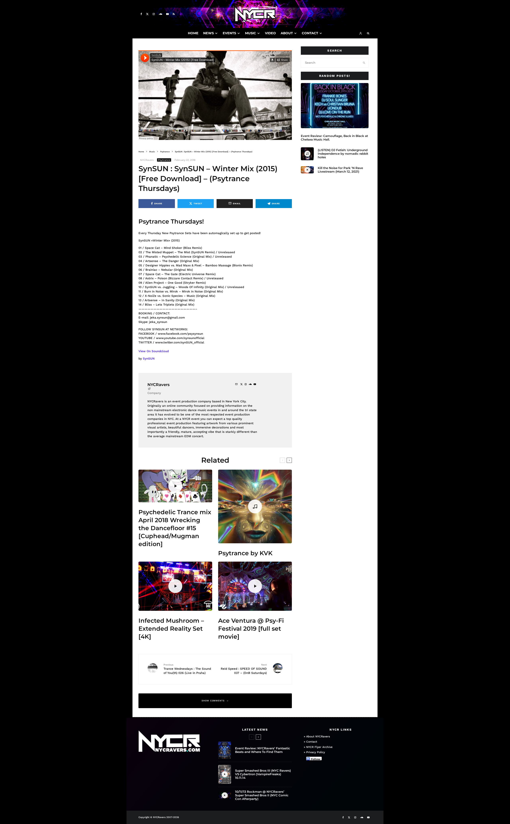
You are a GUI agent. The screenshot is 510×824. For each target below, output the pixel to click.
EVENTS (229, 33)
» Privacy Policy (314, 752)
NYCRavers (147, 159)
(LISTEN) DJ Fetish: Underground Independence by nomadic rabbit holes (343, 153)
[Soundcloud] (160, 14)
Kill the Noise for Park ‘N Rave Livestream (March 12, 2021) (340, 169)
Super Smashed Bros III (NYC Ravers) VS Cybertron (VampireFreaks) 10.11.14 (263, 774)
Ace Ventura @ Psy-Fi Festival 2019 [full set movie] (251, 628)
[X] (147, 14)
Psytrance (164, 159)
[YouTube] (167, 14)
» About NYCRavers (317, 736)
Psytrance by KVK (245, 553)
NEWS (208, 33)
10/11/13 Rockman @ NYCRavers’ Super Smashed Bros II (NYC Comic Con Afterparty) (261, 795)
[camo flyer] (335, 105)
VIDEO (270, 33)
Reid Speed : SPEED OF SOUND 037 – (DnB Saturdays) (244, 669)
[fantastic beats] (224, 750)
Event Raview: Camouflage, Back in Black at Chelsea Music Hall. (334, 137)
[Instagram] (154, 14)
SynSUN (149, 358)
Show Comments (213, 700)
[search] (364, 62)
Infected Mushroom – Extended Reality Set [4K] (171, 628)
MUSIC (250, 33)
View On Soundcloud (153, 351)
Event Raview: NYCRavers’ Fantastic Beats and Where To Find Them (262, 750)
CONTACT (310, 33)
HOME (193, 33)
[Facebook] (141, 14)
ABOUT (287, 33)
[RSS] (174, 14)
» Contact (310, 741)
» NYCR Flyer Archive (318, 747)
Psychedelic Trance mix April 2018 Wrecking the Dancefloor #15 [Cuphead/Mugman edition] (174, 528)
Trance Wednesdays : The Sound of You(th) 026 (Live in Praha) (187, 669)
